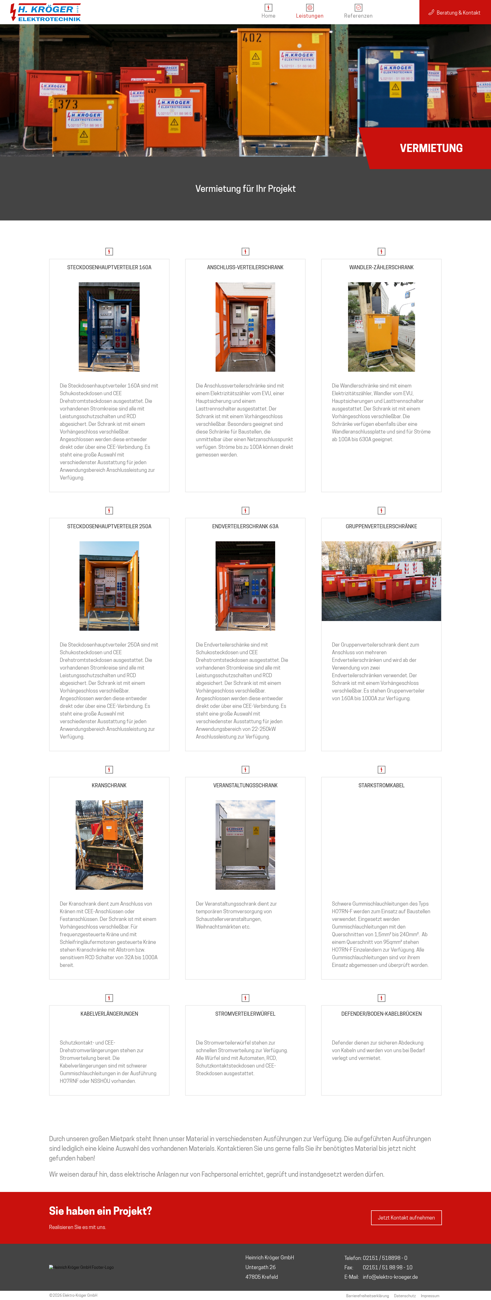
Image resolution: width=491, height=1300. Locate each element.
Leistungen (310, 16)
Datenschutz (405, 1296)
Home (269, 16)
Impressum (430, 1296)
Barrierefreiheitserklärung (367, 1296)
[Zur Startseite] (45, 12)
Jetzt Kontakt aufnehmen (406, 1218)
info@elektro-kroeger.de (390, 1277)
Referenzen (358, 16)
